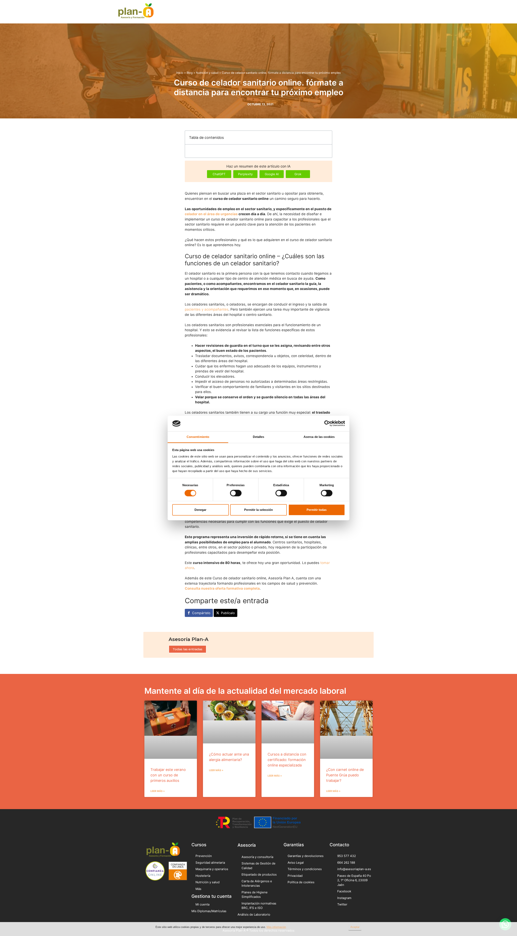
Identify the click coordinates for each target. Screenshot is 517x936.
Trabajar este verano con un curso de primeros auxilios (168, 775)
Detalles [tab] (258, 436)
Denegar (200, 509)
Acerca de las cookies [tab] (319, 436)
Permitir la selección (258, 509)
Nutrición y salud (207, 72)
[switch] (236, 493)
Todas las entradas (187, 649)
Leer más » (157, 791)
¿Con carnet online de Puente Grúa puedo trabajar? (345, 775)
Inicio (179, 72)
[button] (385, 11)
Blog (190, 72)
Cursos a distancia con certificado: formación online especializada (287, 759)
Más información (276, 927)
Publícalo (228, 613)
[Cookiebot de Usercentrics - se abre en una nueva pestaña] (327, 424)
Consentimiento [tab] (198, 436)
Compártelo (201, 613)
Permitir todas (317, 509)
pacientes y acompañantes (206, 309)
